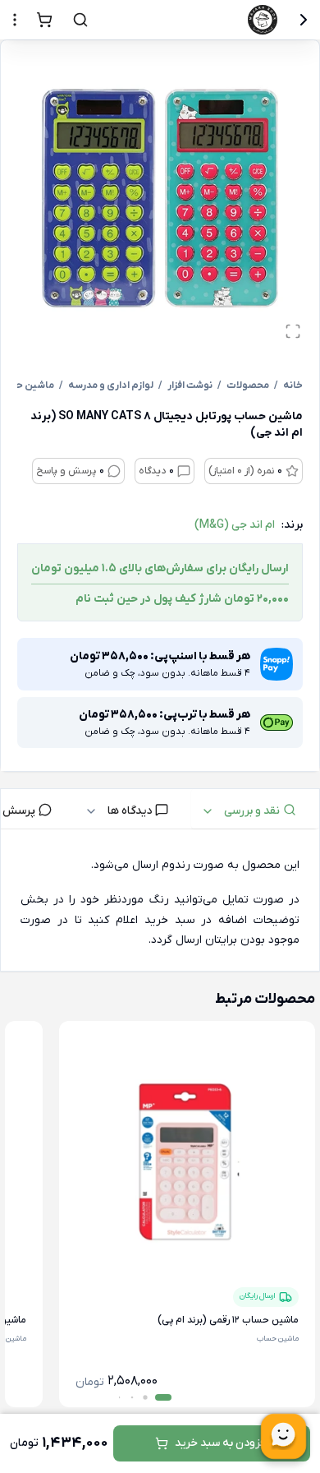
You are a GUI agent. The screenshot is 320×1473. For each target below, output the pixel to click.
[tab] (255, 809)
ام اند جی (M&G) (234, 525)
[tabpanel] (160, 903)
